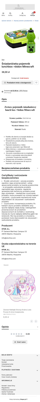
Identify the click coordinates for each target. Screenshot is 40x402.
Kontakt (4, 362)
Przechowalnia (6, 366)
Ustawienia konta (7, 364)
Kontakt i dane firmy (8, 385)
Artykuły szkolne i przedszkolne (23, 20)
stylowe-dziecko (6, 20)
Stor (3, 59)
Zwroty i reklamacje (8, 394)
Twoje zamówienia (8, 360)
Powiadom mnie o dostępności (19, 83)
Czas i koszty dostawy (9, 377)
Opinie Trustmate (7, 392)
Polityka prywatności (9, 390)
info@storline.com (9, 238)
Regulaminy (5, 388)
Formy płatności (7, 375)
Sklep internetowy (17, 399)
